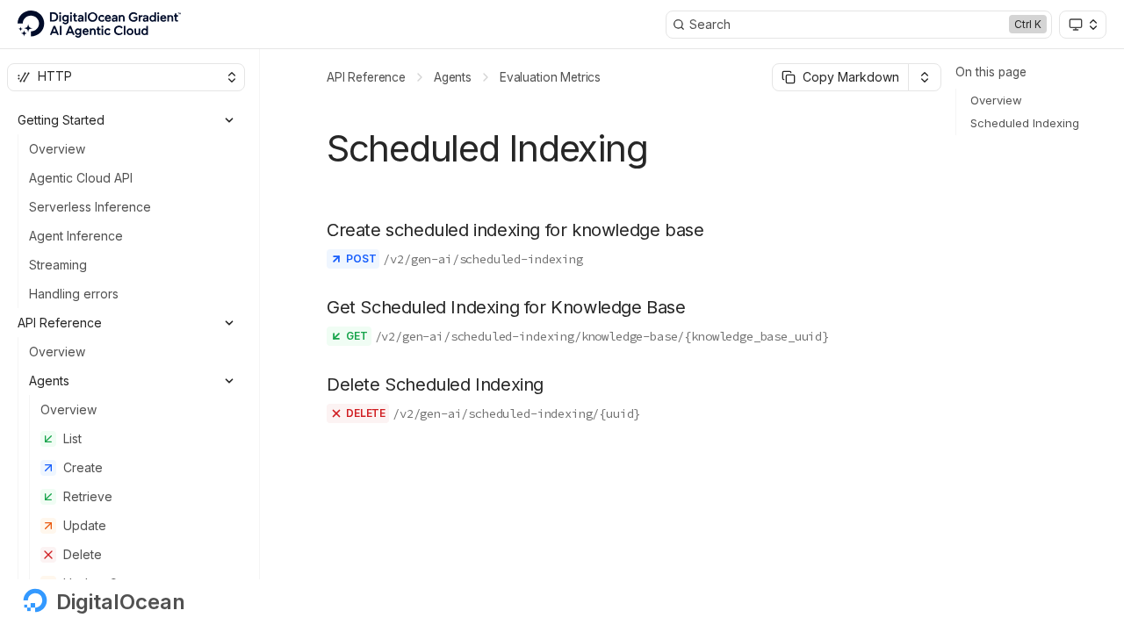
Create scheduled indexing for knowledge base (515, 230)
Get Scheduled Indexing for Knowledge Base (506, 307)
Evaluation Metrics (550, 77)
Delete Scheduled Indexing (435, 384)
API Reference (366, 77)
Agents (453, 77)
